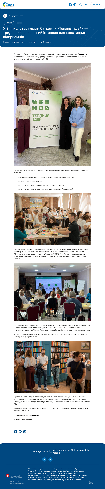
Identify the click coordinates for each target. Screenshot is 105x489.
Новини (19, 23)
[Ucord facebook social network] (70, 4)
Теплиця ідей (84, 54)
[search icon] (80, 4)
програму (36, 415)
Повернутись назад (16, 16)
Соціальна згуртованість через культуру (19, 42)
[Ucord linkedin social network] (50, 459)
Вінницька (47, 42)
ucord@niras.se (40, 451)
